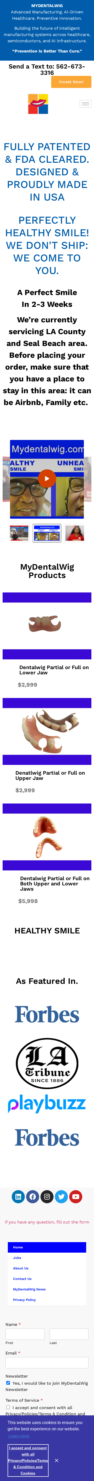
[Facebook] (32, 1196)
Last (53, 1343)
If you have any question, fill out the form (47, 1222)
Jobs (17, 1258)
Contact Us (22, 1279)
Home (18, 1247)
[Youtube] (75, 1196)
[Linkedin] (18, 1196)
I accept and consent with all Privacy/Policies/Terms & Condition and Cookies (45, 1414)
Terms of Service (24, 1400)
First (9, 1343)
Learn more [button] (19, 1436)
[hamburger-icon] (85, 104)
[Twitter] (61, 1196)
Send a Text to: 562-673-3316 (47, 69)
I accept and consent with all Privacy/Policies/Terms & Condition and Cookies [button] (28, 1460)
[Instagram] (47, 1196)
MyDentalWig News (29, 1289)
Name (13, 1324)
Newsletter (16, 1376)
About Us (20, 1268)
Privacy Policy (24, 1300)
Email (12, 1353)
